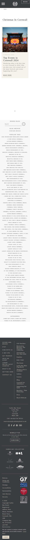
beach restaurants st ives (14, 150)
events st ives (6, 220)
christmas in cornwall (15, 200)
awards (25, 145)
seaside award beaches (12, 268)
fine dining (7, 226)
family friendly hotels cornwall (14, 224)
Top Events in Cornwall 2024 (10, 59)
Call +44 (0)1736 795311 (15, 418)
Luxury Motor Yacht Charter (7, 364)
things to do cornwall (15, 288)
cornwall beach (21, 202)
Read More (7, 75)
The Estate (20, 363)
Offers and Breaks (6, 343)
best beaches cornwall (15, 165)
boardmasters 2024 (11, 191)
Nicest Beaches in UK (14, 253)
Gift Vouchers (21, 343)
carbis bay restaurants (14, 198)
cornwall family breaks (14, 207)
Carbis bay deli (9, 196)
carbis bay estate (20, 196)
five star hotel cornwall (20, 229)
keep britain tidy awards (15, 235)
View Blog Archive (15, 130)
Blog (18, 380)
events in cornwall (20, 218)
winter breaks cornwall (14, 310)
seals (19, 266)
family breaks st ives (15, 222)
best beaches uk (8, 172)
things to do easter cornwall (14, 292)
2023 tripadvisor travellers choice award (15, 136)
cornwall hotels (21, 211)
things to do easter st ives (14, 295)
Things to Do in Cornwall (22, 370)
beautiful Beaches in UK (14, 158)
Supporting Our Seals (22, 387)
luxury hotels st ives (15, 248)
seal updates (13, 266)
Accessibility (6, 488)
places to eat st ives (14, 257)
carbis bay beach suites (20, 194)
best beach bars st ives (14, 163)
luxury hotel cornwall (14, 242)
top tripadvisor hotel (8, 305)
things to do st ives (14, 297)
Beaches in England (21, 152)
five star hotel (6, 229)
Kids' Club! (20, 360)
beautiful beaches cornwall (15, 156)
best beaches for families (15, 167)
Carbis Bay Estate (9, 318)
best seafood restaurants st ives (14, 182)
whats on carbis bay (8, 308)
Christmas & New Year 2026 (21, 353)
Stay (4, 347)
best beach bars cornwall (15, 161)
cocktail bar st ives (9, 202)
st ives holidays (20, 270)
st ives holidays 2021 (14, 273)
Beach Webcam (21, 397)
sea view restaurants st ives (15, 264)
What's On (6, 369)
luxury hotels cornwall (14, 246)
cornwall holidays (9, 211)
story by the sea (21, 279)
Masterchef (24, 251)
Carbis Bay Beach (7, 194)
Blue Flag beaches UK (21, 189)
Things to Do (8, 320)
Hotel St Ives (24, 233)
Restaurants (17, 320)
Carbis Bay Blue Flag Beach (22, 366)
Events (24, 320)
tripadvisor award (22, 305)
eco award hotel (8, 218)
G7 (7, 231)
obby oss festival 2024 (15, 255)
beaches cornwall (8, 152)
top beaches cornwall (15, 299)
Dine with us (7, 350)
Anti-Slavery (6, 494)
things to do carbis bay (14, 286)
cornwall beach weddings (15, 205)
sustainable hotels (15, 281)
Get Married (7, 356)
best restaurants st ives (15, 178)
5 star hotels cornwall (15, 139)
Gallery (19, 374)
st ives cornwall (9, 270)
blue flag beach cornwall (15, 185)
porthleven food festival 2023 (14, 259)
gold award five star (16, 231)
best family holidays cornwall (15, 174)
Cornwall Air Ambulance (21, 383)
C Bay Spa (6, 353)
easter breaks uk (22, 215)
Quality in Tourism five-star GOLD (14, 262)
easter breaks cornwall (14, 213)
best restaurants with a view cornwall (14, 180)
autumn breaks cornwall (15, 141)
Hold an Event (5, 359)
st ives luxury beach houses (15, 275)
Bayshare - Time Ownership (22, 391)
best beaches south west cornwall (15, 169)
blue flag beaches (7, 189)
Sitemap (5, 485)
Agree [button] (5, 537)
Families (19, 357)
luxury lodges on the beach (11, 251)
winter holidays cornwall (15, 312)
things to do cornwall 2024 (15, 290)
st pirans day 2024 (9, 279)
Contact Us (7, 375)
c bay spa (21, 191)
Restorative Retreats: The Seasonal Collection (21, 348)
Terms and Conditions (5, 481)
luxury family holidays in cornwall (14, 237)
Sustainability (6, 491)
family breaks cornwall (19, 220)
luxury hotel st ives (14, 244)
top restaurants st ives (14, 303)
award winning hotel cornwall (12, 145)
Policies (5, 478)
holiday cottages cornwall (10, 233)
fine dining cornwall (19, 226)
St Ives (22, 268)
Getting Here (7, 372)
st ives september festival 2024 (15, 277)
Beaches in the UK (14, 154)
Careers (19, 377)
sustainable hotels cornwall (15, 284)
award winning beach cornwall (15, 143)
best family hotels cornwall (15, 176)
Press (18, 394)
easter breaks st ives (9, 215)
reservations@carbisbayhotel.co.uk (15, 421)
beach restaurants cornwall (15, 147)
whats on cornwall (22, 308)
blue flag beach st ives (14, 187)
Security (5, 497)
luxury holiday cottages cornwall (15, 240)
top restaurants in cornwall (15, 301)
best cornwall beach (20, 172)
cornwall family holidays (15, 209)
